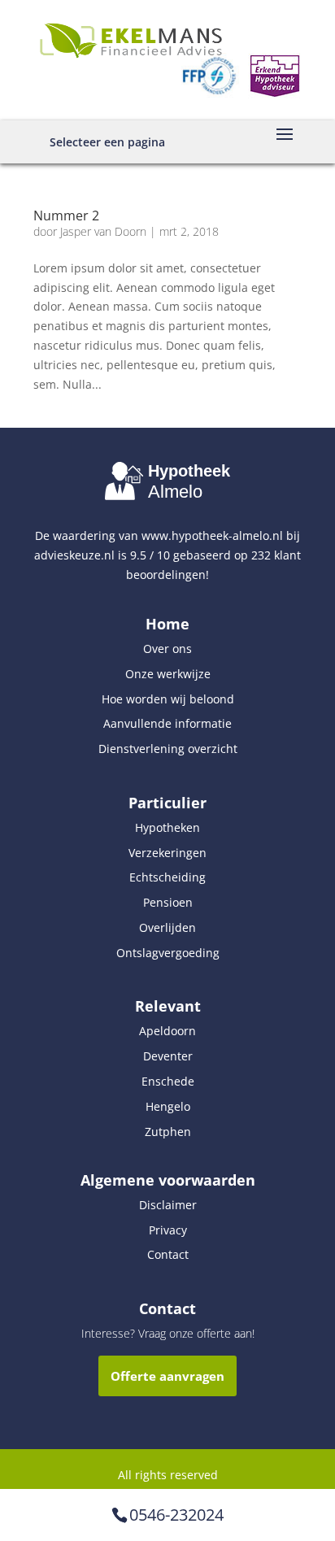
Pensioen (168, 902)
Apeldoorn (167, 1030)
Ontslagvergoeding (168, 952)
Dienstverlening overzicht (167, 748)
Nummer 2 (66, 215)
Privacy (168, 1230)
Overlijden (167, 927)
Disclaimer (168, 1204)
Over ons (167, 648)
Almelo (175, 491)
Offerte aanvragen (167, 1376)
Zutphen (168, 1131)
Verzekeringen (167, 852)
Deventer (168, 1056)
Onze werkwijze (168, 673)
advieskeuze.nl (74, 555)
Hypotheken (167, 827)
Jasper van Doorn (103, 231)
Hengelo (168, 1106)
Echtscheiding (167, 877)
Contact (168, 1254)
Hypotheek (189, 471)
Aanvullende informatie (167, 723)
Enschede (167, 1081)
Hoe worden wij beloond (168, 699)
